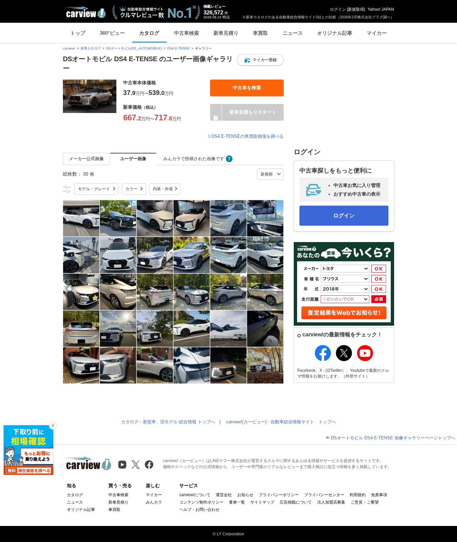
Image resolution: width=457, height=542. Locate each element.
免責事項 (379, 495)
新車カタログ (91, 48)
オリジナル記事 (334, 33)
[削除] (53, 426)
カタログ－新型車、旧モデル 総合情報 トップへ (168, 421)
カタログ (149, 33)
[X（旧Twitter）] (135, 464)
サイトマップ (262, 502)
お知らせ (245, 495)
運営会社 (224, 495)
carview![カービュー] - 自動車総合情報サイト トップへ (281, 421)
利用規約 (358, 495)
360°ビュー (112, 33)
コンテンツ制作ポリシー (201, 502)
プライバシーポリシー (279, 495)
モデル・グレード (94, 189)
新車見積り (226, 33)
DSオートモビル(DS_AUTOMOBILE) (134, 48)
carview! (69, 48)
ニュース (293, 33)
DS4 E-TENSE (178, 48)
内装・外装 (163, 189)
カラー (131, 189)
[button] (260, 60)
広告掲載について (296, 502)
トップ (77, 33)
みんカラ (154, 502)
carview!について (194, 495)
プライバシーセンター (324, 495)
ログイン (338, 9)
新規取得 (356, 9)
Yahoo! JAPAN (381, 9)
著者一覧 (237, 502)
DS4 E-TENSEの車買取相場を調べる (247, 136)
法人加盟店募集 (331, 502)
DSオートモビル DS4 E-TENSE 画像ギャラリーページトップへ (393, 437)
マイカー (377, 33)
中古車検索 (186, 33)
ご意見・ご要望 (365, 502)
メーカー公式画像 (86, 158)
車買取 (260, 33)
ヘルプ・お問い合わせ (199, 509)
